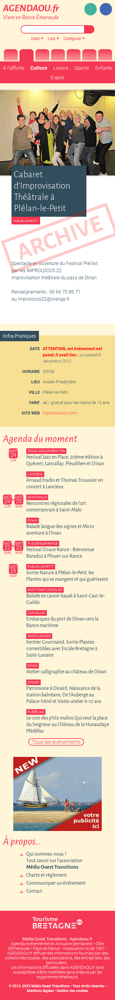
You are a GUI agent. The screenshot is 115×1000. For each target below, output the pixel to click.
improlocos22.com (60, 413)
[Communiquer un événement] (90, 9)
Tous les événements (56, 742)
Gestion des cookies (72, 991)
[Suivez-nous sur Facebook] (106, 9)
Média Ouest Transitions (50, 986)
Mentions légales (40, 991)
